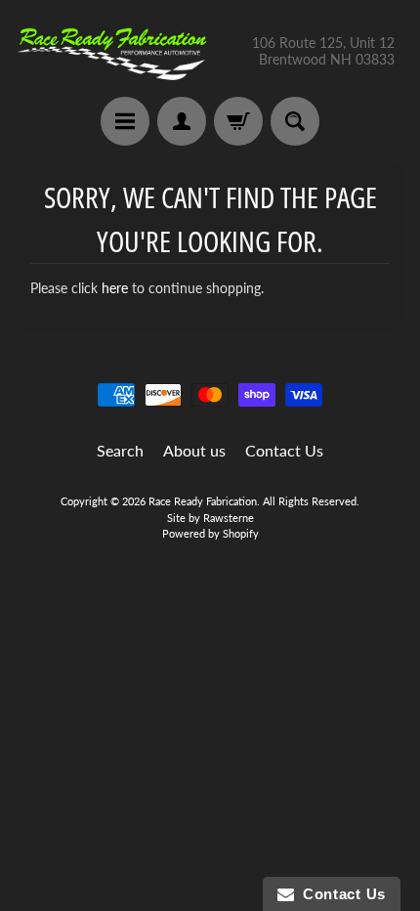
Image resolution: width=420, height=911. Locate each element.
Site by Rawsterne (210, 517)
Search (120, 450)
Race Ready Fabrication (202, 501)
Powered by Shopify (210, 533)
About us (194, 450)
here (115, 288)
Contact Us (284, 450)
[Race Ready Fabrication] (113, 51)
